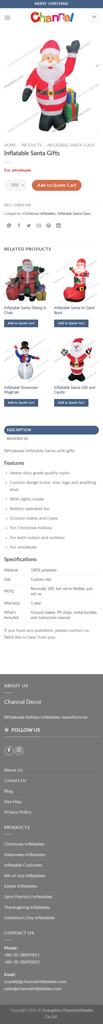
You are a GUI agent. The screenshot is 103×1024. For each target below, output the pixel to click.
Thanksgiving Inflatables (27, 907)
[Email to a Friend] (38, 226)
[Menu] (7, 17)
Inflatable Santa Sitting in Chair (25, 310)
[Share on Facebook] (19, 226)
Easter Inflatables (20, 886)
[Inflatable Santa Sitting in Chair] (26, 280)
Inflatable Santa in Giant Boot (74, 310)
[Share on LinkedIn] (58, 226)
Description (19, 430)
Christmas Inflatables (39, 213)
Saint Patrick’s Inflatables (28, 897)
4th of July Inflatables (25, 876)
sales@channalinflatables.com (32, 989)
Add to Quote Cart (56, 185)
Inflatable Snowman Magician (21, 390)
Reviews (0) (17, 438)
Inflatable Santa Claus (71, 145)
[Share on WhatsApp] (9, 226)
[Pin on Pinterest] (48, 226)
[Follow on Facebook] (9, 750)
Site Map (12, 802)
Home (10, 145)
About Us (13, 770)
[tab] (51, 430)
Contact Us (15, 780)
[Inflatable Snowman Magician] (26, 360)
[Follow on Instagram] (19, 750)
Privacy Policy (17, 812)
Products (31, 145)
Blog (8, 791)
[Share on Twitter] (29, 226)
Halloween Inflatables (25, 855)
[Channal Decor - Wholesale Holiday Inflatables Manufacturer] (51, 17)
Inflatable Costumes (23, 865)
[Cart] (94, 17)
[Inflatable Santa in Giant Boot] (76, 280)
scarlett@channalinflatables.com (35, 982)
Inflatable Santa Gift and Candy (74, 390)
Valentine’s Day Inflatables (29, 918)
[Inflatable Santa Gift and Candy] (76, 360)
